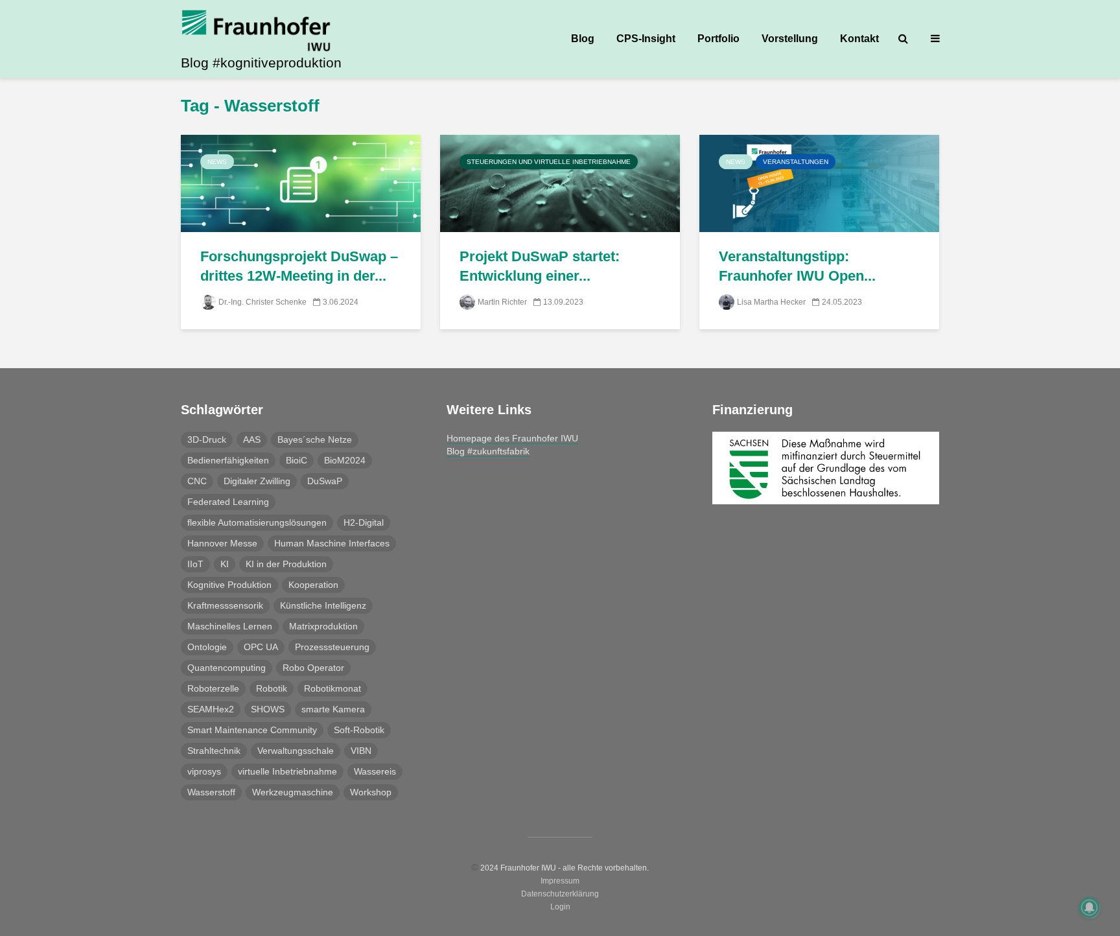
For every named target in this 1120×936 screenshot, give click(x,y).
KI (224, 564)
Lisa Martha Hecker (771, 302)
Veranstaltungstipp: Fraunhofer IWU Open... (797, 266)
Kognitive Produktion (229, 584)
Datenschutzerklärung (560, 893)
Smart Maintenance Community (252, 730)
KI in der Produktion (286, 564)
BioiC (296, 460)
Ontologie (207, 647)
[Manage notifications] (1089, 907)
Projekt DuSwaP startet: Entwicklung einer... (540, 266)
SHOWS (268, 709)
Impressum (560, 880)
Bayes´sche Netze (314, 439)
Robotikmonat (332, 688)
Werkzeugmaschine (292, 792)
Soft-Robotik (359, 730)
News (217, 161)
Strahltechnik (213, 750)
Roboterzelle (213, 688)
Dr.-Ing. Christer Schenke (262, 302)
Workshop (370, 792)
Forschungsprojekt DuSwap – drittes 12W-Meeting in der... (299, 266)
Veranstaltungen (795, 161)
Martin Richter (502, 302)
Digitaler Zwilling (257, 481)
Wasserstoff (211, 792)
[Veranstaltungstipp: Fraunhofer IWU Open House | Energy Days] (819, 182)
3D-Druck (206, 439)
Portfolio (718, 38)
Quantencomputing (226, 667)
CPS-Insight (645, 38)
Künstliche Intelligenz (323, 605)
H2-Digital (364, 522)
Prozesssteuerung (332, 647)
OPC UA (261, 647)
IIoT (195, 564)
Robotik (271, 688)
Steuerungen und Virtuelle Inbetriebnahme (549, 161)
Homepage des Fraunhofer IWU (512, 438)
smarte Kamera (333, 709)
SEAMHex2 (210, 709)
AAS (252, 439)
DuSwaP (324, 481)
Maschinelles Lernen (229, 626)
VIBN (361, 750)
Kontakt (859, 38)
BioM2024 (345, 460)
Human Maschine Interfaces (332, 543)
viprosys (204, 771)
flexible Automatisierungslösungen (257, 522)
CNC (197, 481)
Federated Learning (228, 502)
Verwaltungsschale (295, 750)
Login (560, 906)
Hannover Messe (222, 543)
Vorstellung (790, 38)
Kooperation (313, 584)
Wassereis (375, 771)
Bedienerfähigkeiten (228, 460)
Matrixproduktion (323, 626)
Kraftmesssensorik (225, 605)
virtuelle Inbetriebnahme (287, 771)
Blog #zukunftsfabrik (488, 451)
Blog (582, 38)
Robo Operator (313, 667)
